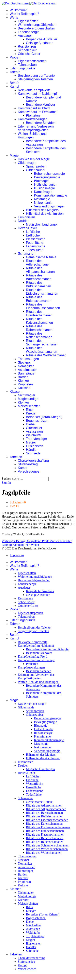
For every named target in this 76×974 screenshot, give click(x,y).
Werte (14, 17)
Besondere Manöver (40, 104)
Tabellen (16, 457)
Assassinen (34, 431)
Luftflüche (33, 231)
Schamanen (26, 253)
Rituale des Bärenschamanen (38, 277)
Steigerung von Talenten (35, 79)
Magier (31, 442)
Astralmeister (27, 369)
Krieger (31, 413)
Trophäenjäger (36, 438)
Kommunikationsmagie (50, 195)
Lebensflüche (35, 246)
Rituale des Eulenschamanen (38, 298)
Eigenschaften (28, 21)
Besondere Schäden (41, 122)
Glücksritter (34, 428)
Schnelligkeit (27, 50)
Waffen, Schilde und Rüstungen (32, 135)
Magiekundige (28, 399)
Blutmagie (41, 181)
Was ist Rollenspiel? (24, 14)
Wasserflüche (35, 239)
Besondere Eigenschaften (36, 28)
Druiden (23, 221)
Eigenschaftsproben (32, 61)
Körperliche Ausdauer (41, 39)
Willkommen (19, 10)
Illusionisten (26, 217)
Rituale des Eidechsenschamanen (42, 291)
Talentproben (27, 64)
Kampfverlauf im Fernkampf (37, 112)
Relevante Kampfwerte (34, 90)
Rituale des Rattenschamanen (39, 335)
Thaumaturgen (28, 359)
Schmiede (33, 453)
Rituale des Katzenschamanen (39, 320)
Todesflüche (34, 250)
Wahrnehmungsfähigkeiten (37, 24)
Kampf (14, 86)
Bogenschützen (37, 420)
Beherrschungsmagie (49, 173)
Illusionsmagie (44, 188)
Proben (15, 57)
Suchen (6, 478)
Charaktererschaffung (33, 460)
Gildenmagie (27, 162)
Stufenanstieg (28, 464)
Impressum (17, 555)
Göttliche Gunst (29, 53)
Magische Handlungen (42, 224)
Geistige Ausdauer (39, 43)
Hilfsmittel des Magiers (42, 210)
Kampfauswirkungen (32, 119)
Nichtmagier (26, 395)
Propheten (25, 384)
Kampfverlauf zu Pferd (34, 108)
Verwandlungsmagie (49, 206)
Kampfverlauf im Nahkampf (37, 93)
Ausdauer (25, 35)
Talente (15, 72)
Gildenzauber (35, 170)
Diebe (30, 424)
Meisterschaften (29, 406)
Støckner (24, 362)
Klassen (15, 391)
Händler (31, 449)
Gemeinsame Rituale (41, 257)
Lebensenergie (29, 32)
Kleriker (23, 380)
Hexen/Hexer (27, 228)
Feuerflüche (34, 242)
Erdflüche (33, 235)
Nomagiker (26, 366)
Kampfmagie (43, 192)
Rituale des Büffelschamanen (38, 284)
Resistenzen (27, 46)
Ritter (30, 409)
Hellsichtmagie (45, 184)
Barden (23, 377)
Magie (14, 155)
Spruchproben (36, 166)
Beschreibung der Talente (36, 75)
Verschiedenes (28, 471)
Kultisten (24, 388)
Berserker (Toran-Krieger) (44, 417)
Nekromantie (43, 202)
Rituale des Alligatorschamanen (40, 269)
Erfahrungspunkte (22, 68)
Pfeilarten (33, 115)
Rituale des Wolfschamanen (46, 355)
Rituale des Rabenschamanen (39, 328)
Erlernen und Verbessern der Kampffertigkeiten (36, 128)
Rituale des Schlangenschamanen (42, 342)
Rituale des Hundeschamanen (39, 313)
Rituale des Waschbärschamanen (41, 349)
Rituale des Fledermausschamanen (43, 306)
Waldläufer (33, 435)
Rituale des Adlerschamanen (38, 262)
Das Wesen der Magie (34, 159)
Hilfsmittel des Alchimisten (45, 213)
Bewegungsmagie (47, 177)
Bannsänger (26, 373)
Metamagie (42, 199)
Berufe (14, 83)
